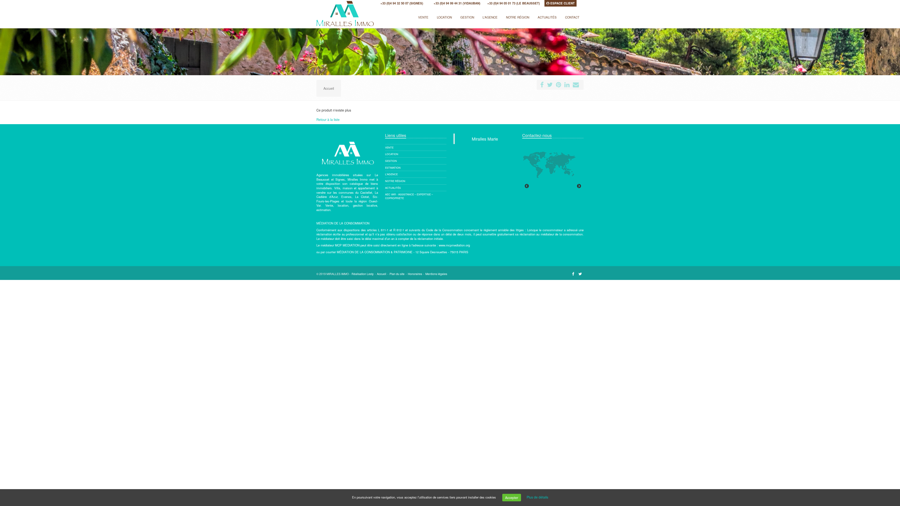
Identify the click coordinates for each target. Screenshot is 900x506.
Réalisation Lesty (363, 274)
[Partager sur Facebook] (542, 85)
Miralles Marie (485, 139)
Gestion (391, 161)
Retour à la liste (328, 119)
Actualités (393, 188)
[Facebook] (573, 273)
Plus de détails (537, 497)
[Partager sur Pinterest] (558, 85)
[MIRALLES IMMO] (316, 15)
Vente (423, 17)
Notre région (395, 181)
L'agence (391, 174)
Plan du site (397, 274)
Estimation (393, 167)
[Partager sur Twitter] (550, 85)
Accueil (381, 274)
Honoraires (415, 274)
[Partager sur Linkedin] (567, 85)
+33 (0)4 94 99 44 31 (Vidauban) (457, 3)
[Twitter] (580, 273)
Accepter (511, 497)
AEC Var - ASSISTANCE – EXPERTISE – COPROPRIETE (409, 196)
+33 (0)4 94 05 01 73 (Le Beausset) (513, 3)
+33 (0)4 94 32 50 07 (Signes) (401, 3)
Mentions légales (436, 274)
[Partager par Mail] (576, 85)
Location (444, 17)
